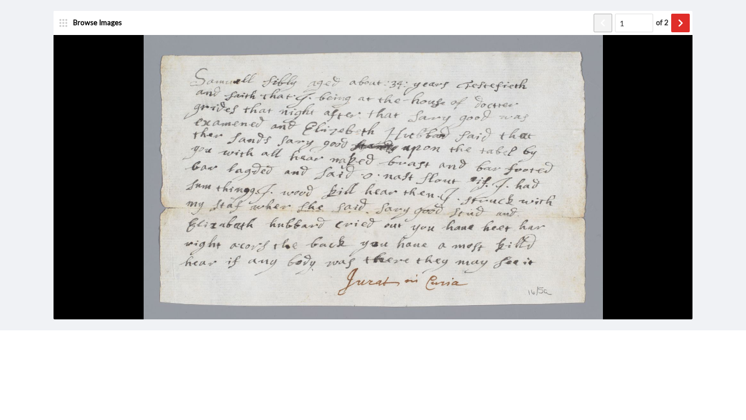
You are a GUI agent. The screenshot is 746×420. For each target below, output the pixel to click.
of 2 (662, 22)
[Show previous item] (603, 23)
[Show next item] (680, 23)
